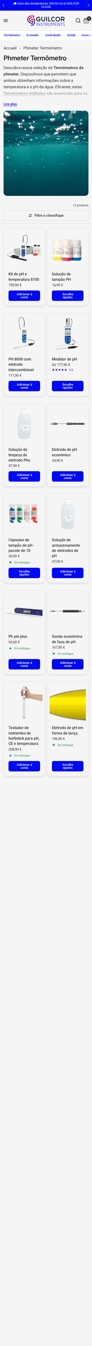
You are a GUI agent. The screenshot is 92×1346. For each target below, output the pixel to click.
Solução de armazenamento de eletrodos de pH (66, 548)
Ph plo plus (17, 636)
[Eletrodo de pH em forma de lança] (68, 702)
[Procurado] (78, 21)
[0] (85, 21)
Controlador (53, 35)
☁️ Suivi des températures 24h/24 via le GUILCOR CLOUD (46, 5)
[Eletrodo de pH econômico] (68, 424)
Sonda (71, 35)
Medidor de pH (64, 359)
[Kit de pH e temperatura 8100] (24, 248)
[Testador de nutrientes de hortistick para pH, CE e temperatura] (24, 702)
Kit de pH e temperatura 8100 (23, 277)
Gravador (32, 35)
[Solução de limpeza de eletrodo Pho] (24, 424)
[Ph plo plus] (24, 611)
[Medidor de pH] (68, 334)
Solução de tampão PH (61, 277)
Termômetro (12, 35)
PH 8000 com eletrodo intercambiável (21, 364)
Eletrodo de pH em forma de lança (67, 730)
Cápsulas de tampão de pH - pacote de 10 (21, 545)
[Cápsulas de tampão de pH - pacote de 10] (24, 514)
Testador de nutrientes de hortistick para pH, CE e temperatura (23, 736)
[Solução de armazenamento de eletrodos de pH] (68, 514)
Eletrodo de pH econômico (64, 452)
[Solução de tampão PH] (68, 248)
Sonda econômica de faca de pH (67, 639)
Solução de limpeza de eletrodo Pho (19, 454)
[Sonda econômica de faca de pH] (68, 611)
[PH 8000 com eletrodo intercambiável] (24, 334)
